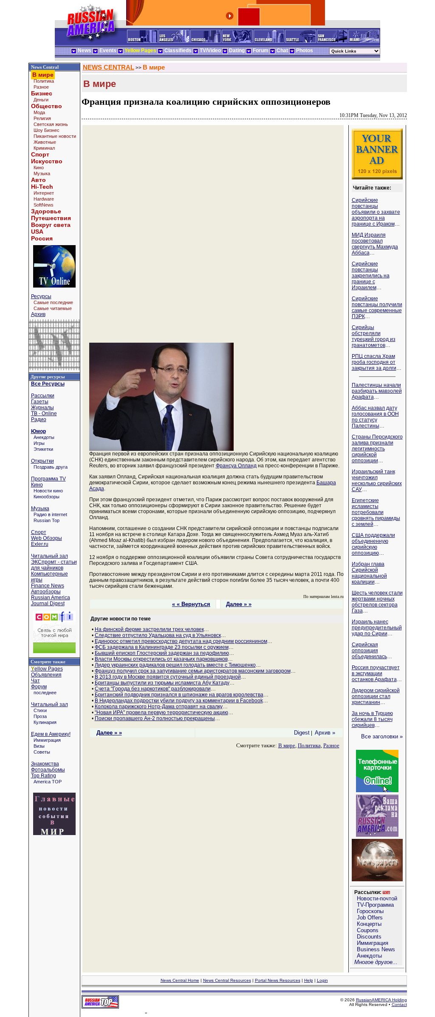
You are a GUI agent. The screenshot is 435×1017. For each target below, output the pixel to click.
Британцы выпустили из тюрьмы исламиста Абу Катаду (162, 683)
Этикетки (43, 449)
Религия (42, 118)
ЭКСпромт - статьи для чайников (54, 565)
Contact (399, 1004)
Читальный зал (49, 556)
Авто (38, 179)
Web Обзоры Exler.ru (46, 541)
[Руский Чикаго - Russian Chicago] (205, 41)
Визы (39, 746)
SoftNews (44, 204)
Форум (39, 687)
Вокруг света (51, 224)
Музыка (42, 173)
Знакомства (45, 764)
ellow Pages (47, 669)
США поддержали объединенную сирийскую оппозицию (373, 544)
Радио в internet (50, 514)
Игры (39, 443)
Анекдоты (44, 437)
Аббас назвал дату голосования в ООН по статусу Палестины (375, 417)
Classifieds (178, 50)
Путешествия (51, 218)
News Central (45, 67)
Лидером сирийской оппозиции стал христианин (376, 696)
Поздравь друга (51, 466)
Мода (39, 112)
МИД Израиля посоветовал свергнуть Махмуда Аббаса (375, 244)
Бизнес (41, 93)
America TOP (48, 781)
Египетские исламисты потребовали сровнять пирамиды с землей (376, 512)
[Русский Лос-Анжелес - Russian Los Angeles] (174, 41)
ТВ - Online (44, 413)
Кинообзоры (46, 496)
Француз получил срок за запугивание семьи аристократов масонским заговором (193, 671)
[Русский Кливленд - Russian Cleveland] (269, 41)
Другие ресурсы (48, 376)
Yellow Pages (140, 50)
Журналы (42, 408)
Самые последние (53, 302)
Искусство (46, 161)
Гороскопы (370, 911)
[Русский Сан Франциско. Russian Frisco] (332, 41)
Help (308, 980)
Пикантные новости (55, 136)
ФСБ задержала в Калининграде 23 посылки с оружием (162, 647)
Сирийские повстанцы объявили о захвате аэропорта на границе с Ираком (376, 212)
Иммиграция (47, 740)
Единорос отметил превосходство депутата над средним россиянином (181, 641)
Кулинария (45, 722)
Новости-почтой (377, 898)
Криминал (44, 148)
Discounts (369, 936)
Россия (42, 238)
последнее (45, 692)
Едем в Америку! (51, 734)
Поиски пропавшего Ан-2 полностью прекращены (155, 718)
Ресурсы (41, 296)
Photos (304, 50)
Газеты (39, 402)
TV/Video (210, 50)
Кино (39, 167)
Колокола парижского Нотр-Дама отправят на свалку (159, 707)
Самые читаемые (53, 308)
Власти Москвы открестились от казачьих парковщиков (161, 659)
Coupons (368, 930)
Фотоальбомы (48, 770)
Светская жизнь (51, 124)
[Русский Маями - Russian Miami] (364, 41)
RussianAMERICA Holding (381, 999)
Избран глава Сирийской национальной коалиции (369, 573)
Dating (237, 50)
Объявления (46, 675)
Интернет (44, 193)
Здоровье (46, 211)
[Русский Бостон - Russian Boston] (142, 41)
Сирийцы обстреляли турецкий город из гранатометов (373, 336)
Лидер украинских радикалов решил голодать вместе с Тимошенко (175, 665)
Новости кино (48, 490)
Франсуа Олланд (236, 466)
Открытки (42, 461)
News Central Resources (227, 980)
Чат (35, 681)
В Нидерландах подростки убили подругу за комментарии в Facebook (179, 701)
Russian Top (46, 520)
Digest (302, 732)
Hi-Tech (42, 186)
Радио (38, 419)
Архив (38, 314)
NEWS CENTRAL (108, 67)
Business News (376, 949)
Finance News (47, 586)
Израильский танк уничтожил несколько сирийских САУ (377, 480)
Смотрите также (48, 661)
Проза (40, 716)
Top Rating (43, 776)
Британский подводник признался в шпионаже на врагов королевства (179, 695)
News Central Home (180, 980)
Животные (45, 142)
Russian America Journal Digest (50, 600)
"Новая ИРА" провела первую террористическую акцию (161, 712)
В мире (154, 67)
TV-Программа (375, 905)
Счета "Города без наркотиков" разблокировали (153, 689)
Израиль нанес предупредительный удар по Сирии (377, 628)
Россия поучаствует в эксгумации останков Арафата (376, 673)
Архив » (325, 732)
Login (322, 980)
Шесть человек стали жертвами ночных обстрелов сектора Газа (377, 602)
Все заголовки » (382, 736)
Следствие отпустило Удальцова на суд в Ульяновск (158, 635)
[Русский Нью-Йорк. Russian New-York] (237, 41)
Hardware (44, 198)
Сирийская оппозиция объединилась (369, 650)
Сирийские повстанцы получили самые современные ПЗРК (377, 307)
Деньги (41, 99)
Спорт (40, 154)
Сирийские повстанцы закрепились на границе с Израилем (371, 276)
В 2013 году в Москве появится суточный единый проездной (168, 677)
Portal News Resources (277, 980)
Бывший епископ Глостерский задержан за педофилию (162, 653)
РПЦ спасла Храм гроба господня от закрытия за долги (374, 362)
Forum (260, 50)
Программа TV (48, 479)
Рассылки (42, 396)
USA (37, 231)
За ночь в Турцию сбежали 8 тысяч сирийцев (372, 719)
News (84, 50)
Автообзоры (46, 592)
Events (107, 50)
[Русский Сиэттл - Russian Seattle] (300, 41)
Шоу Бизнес (46, 130)
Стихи (40, 710)
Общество (46, 106)
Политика (44, 81)
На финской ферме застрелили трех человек (149, 629)
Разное (41, 86)
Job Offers (370, 917)
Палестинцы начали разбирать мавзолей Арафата (377, 391)
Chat (282, 50)
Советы (42, 751)
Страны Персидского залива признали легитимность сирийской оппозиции (377, 449)
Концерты (369, 924)
